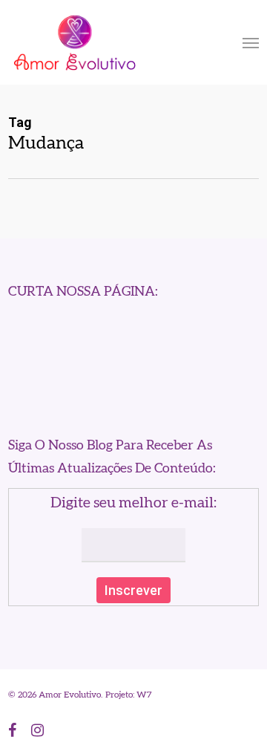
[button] (251, 42)
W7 (144, 694)
